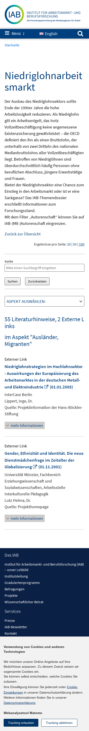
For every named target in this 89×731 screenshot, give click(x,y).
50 (75, 244)
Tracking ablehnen (59, 723)
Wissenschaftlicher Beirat (24, 602)
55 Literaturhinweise (30, 319)
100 (81, 244)
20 (69, 244)
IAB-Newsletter (16, 627)
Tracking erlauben (21, 723)
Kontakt (11, 633)
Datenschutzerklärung (19, 703)
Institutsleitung (16, 576)
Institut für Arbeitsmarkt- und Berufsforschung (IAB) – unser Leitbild (44, 567)
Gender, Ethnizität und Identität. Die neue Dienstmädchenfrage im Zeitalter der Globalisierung (44, 459)
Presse (10, 620)
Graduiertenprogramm (22, 582)
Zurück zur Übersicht (23, 234)
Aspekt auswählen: (26, 301)
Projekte (11, 595)
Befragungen (14, 589)
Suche (9, 261)
